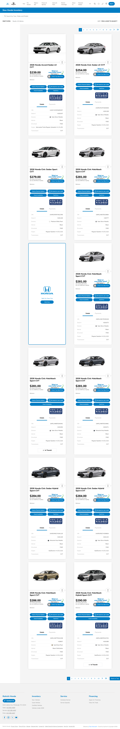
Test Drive (55, 90)
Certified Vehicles (37, 705)
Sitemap (28, 726)
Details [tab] (42, 104)
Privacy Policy (14, 726)
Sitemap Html (34, 726)
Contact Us (10, 701)
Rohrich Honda (6, 726)
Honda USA (72, 726)
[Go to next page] (114, 30)
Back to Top (115, 679)
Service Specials (65, 703)
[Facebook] (4, 717)
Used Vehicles (36, 703)
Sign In (111, 3)
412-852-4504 (10, 708)
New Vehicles (36, 700)
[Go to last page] (118, 30)
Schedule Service (65, 700)
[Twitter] (12, 717)
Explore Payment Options (38, 86)
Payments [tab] (52, 104)
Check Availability (38, 90)
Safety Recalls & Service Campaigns (54, 726)
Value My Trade (93, 703)
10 (110, 30)
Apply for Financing (94, 700)
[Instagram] (8, 717)
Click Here (47, 302)
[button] (62, 62)
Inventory (36, 696)
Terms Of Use (22, 726)
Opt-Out (66, 726)
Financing (93, 696)
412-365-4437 (11, 710)
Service (63, 696)
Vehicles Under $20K (38, 708)
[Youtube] (16, 717)
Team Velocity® (93, 726)
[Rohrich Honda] (13, 4)
